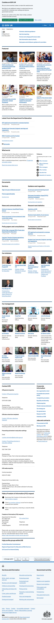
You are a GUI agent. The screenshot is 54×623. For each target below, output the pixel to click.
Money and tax (23, 589)
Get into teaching (24, 34)
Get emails (7, 144)
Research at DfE (41, 414)
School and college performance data (29, 37)
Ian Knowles (5, 333)
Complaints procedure (43, 398)
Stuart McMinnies (20, 373)
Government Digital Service (9, 612)
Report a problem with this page (42, 559)
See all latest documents (7, 140)
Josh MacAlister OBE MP (45, 266)
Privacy (8, 608)
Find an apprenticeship (8, 194)
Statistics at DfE (32, 209)
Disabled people (6, 596)
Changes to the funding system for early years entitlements (25, 100)
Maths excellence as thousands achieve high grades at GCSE (8, 66)
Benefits (4, 575)
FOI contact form (24, 518)
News (38, 578)
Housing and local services (26, 586)
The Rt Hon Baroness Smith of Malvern (33, 266)
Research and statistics (43, 584)
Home (3, 29)
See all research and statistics (34, 219)
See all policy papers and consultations (10, 244)
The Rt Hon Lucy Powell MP (6, 266)
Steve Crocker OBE (33, 356)
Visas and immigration (25, 596)
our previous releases (14, 502)
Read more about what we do (10, 165)
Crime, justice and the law (9, 593)
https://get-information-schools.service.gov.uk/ (15, 535)
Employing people (24, 578)
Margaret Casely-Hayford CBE (19, 356)
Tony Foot (18, 316)
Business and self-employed (9, 583)
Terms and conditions (7, 610)
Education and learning (25, 575)
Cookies (13, 608)
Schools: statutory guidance (27, 31)
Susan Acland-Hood (6, 316)
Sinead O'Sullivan (20, 333)
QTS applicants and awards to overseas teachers (15, 123)
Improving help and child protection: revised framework (9, 100)
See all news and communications (9, 223)
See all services (5, 197)
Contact (33, 608)
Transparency (40, 592)
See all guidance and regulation (35, 202)
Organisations (9, 29)
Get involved (40, 598)
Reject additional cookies (26, 20)
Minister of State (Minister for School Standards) (20, 270)
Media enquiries (41, 403)
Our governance (41, 411)
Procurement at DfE (42, 423)
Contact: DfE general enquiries (10, 394)
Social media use (42, 441)
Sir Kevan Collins (45, 333)
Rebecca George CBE (6, 374)
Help (3, 608)
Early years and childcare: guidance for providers (32, 42)
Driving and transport (7, 599)
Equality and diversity (43, 400)
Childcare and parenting (8, 586)
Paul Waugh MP (6, 288)
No (27, 559)
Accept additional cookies (10, 20)
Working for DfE (41, 426)
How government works (43, 595)
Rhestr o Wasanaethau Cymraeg (23, 610)
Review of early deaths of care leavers (38, 215)
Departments (40, 575)
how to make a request (11, 499)
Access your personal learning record (38, 190)
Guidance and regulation (43, 581)
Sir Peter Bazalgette (5, 356)
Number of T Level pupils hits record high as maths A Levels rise (26, 66)
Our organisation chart (43, 391)
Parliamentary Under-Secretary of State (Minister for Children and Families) (46, 272)
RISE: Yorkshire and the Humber (11, 136)
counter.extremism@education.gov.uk (12, 437)
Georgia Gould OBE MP (20, 266)
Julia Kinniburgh (45, 316)
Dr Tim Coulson (32, 316)
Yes (19, 559)
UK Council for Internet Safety (10, 549)
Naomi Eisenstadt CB (46, 356)
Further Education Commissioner (11, 544)
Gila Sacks (31, 333)
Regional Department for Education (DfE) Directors (16, 547)
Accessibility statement (23, 608)
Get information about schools (27, 39)
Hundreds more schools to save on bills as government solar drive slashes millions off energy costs (44, 68)
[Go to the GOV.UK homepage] (7, 25)
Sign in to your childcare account (11, 190)
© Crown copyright (47, 619)
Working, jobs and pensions (26, 599)
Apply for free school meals (44, 98)
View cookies (38, 20)
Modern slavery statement (44, 406)
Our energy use (41, 408)
